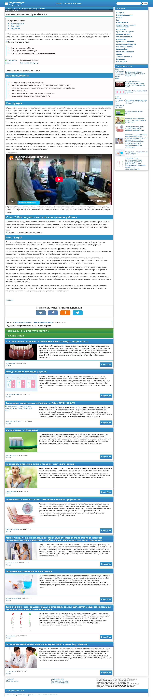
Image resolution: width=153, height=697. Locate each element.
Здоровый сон (122, 49)
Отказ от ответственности (48, 695)
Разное (8, 365)
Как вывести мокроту (29, 63)
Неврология (121, 39)
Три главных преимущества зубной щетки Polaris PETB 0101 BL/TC (40, 403)
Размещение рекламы (59, 681)
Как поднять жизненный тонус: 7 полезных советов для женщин (40, 463)
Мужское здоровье (124, 37)
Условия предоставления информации (21, 695)
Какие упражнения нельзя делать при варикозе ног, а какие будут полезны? (47, 644)
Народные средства (124, 15)
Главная (58, 3)
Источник (9, 300)
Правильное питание (125, 42)
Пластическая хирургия (126, 44)
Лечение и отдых (123, 34)
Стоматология (122, 22)
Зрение (119, 54)
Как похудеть (121, 61)
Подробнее (106, 364)
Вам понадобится (17, 24)
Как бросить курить (124, 46)
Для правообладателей (60, 683)
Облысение (121, 29)
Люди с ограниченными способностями (126, 26)
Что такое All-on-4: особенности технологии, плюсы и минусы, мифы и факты (47, 341)
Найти (144, 3)
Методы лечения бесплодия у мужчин (26, 371)
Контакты (77, 3)
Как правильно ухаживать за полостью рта (29, 571)
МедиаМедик (17, 2)
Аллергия (120, 12)
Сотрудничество (57, 679)
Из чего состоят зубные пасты (22, 430)
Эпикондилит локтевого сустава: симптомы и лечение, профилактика (44, 499)
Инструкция (15, 26)
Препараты (120, 59)
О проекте (67, 3)
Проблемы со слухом (125, 32)
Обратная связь (12, 681)
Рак (117, 20)
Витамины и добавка (125, 52)
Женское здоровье (124, 56)
